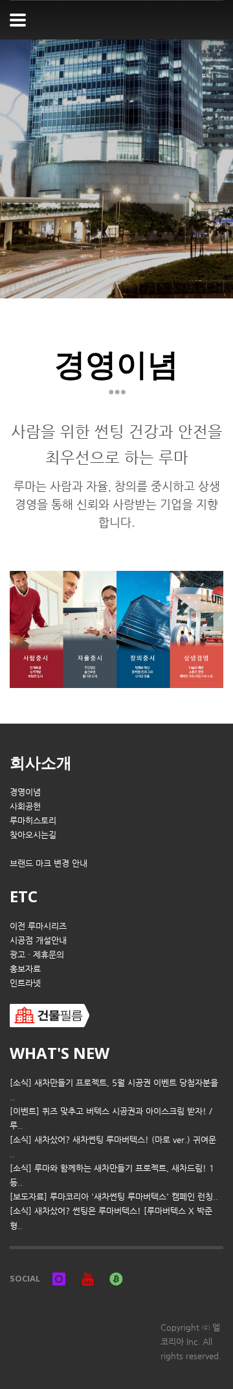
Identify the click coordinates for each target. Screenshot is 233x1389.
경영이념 (25, 792)
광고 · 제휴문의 (37, 954)
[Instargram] (59, 1278)
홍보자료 (25, 968)
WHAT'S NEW (59, 1052)
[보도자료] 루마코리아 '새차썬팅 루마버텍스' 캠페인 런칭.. (114, 1196)
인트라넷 (25, 983)
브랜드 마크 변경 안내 (48, 863)
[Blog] (116, 1278)
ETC (24, 896)
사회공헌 (25, 806)
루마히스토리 (33, 820)
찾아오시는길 (33, 834)
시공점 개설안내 (38, 940)
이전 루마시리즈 (38, 926)
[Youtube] (87, 1278)
